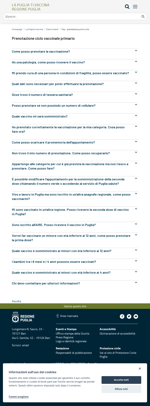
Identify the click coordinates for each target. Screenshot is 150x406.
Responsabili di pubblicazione (74, 353)
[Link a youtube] (136, 316)
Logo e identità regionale (71, 341)
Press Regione (64, 337)
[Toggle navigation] (134, 6)
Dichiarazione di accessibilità (117, 333)
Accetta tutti (121, 379)
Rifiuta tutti (121, 388)
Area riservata (69, 315)
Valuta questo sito (75, 306)
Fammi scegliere (19, 396)
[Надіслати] (143, 16)
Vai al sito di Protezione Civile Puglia (118, 355)
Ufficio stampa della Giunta (72, 333)
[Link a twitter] (129, 316)
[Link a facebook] (122, 316)
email (25, 345)
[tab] (75, 51)
